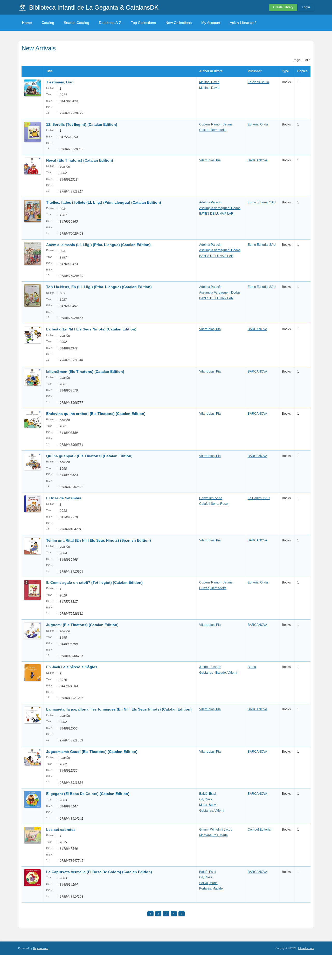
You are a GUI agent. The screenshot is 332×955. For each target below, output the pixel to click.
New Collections (178, 23)
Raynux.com (40, 948)
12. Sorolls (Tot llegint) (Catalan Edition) (81, 124)
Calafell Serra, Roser (214, 504)
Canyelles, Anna (210, 498)
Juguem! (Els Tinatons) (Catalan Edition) (82, 625)
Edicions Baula (258, 82)
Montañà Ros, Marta (213, 835)
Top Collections (143, 23)
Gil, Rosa (205, 799)
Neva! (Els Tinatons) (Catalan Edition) (79, 160)
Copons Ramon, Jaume (216, 124)
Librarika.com (306, 948)
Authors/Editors (211, 71)
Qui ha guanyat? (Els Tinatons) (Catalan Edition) (89, 456)
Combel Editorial (259, 829)
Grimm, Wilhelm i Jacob (215, 829)
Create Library (283, 7)
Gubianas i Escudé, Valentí (218, 672)
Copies (302, 71)
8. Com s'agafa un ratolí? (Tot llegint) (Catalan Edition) (94, 582)
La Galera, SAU (259, 498)
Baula (252, 667)
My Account (210, 23)
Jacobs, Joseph (210, 667)
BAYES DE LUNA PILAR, (216, 213)
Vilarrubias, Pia (210, 160)
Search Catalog (76, 23)
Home (27, 23)
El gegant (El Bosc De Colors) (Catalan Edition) (87, 794)
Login (306, 7)
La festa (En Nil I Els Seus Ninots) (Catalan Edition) (91, 329)
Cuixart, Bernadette (212, 130)
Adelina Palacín (210, 202)
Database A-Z (110, 23)
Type (285, 71)
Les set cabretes (60, 829)
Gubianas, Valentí (211, 810)
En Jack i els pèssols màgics (71, 667)
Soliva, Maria (208, 883)
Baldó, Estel (207, 793)
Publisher (255, 71)
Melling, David (209, 82)
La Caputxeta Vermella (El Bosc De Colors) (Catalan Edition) (99, 872)
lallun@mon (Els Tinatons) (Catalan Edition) (85, 371)
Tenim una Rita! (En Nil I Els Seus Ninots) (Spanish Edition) (98, 540)
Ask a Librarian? (243, 23)
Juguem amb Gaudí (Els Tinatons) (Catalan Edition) (91, 752)
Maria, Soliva (208, 805)
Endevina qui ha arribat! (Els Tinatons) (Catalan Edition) (96, 414)
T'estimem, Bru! (60, 82)
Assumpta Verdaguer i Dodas (219, 208)
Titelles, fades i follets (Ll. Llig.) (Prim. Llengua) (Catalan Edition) (103, 202)
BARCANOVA (257, 160)
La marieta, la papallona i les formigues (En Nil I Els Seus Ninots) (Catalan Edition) (119, 709)
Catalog (48, 23)
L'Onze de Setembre (63, 498)
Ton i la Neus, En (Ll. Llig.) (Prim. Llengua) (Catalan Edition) (99, 287)
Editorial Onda (258, 124)
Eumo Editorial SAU (262, 202)
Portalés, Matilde (211, 888)
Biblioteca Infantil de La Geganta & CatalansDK (93, 7)
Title (49, 71)
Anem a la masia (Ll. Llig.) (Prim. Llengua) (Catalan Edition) (98, 245)
